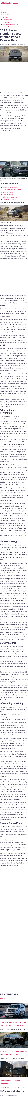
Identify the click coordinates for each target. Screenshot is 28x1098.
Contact (5, 17)
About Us (6, 12)
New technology (8, 192)
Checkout (6, 15)
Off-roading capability (10, 197)
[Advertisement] (14, 77)
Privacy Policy (7, 27)
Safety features (8, 194)
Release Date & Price (9, 199)
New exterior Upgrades (10, 187)
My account (6, 22)
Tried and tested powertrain (12, 190)
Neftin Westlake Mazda (10, 24)
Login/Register (7, 19)
